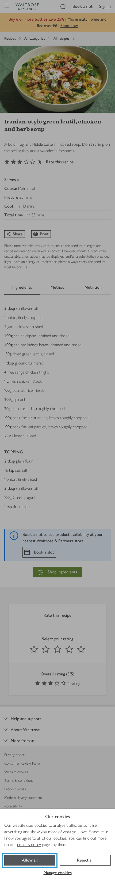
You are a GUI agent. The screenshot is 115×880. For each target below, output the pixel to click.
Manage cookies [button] (58, 872)
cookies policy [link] (29, 844)
